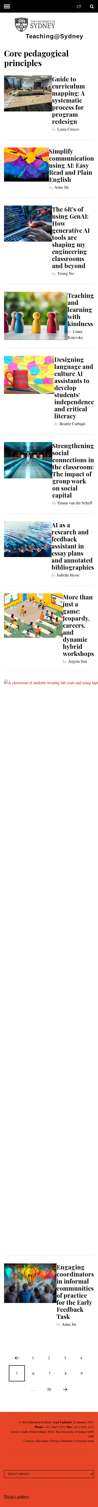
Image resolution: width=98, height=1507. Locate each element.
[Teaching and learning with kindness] (36, 316)
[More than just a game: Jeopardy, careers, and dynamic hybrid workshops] (33, 615)
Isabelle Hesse (68, 574)
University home (84, 1441)
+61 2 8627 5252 (54, 1427)
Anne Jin (61, 187)
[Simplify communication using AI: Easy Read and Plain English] (26, 165)
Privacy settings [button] (16, 1496)
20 (49, 1389)
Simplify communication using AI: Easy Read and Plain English (71, 165)
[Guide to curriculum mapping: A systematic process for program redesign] (28, 93)
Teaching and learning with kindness (81, 309)
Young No (65, 273)
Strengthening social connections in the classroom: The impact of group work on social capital (73, 470)
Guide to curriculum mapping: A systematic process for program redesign (68, 100)
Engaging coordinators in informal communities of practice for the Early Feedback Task (75, 1291)
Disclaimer (42, 1441)
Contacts (29, 1441)
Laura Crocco (68, 129)
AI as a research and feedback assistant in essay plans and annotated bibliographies (73, 546)
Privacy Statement (61, 1441)
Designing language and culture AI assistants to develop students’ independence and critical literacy (74, 387)
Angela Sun (77, 661)
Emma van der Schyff (75, 502)
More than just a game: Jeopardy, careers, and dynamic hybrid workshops (78, 625)
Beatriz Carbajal (72, 423)
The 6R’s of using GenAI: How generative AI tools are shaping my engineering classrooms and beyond (71, 237)
